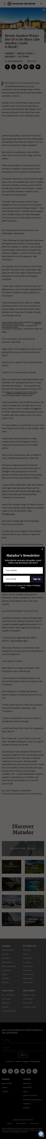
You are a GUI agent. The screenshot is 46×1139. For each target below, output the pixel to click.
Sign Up (36, 579)
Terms (29, 585)
